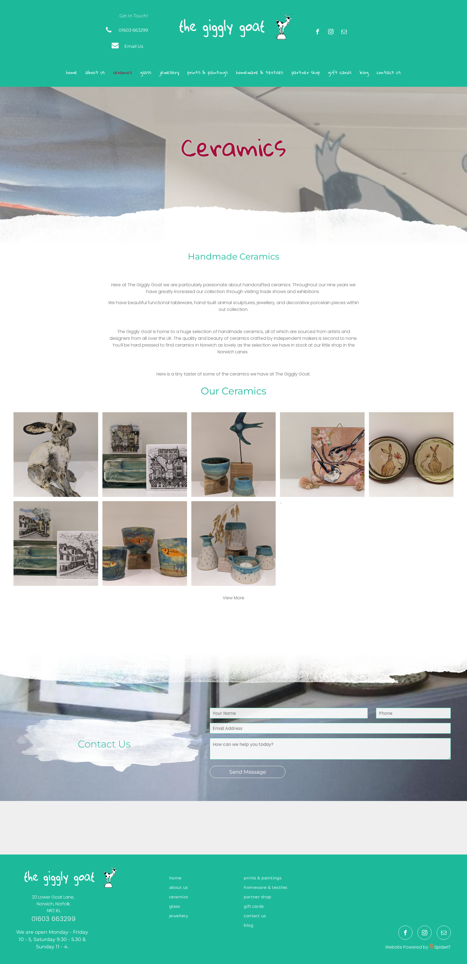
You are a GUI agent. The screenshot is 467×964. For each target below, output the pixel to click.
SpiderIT (442, 947)
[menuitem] (71, 72)
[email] (344, 32)
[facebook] (317, 32)
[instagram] (331, 32)
